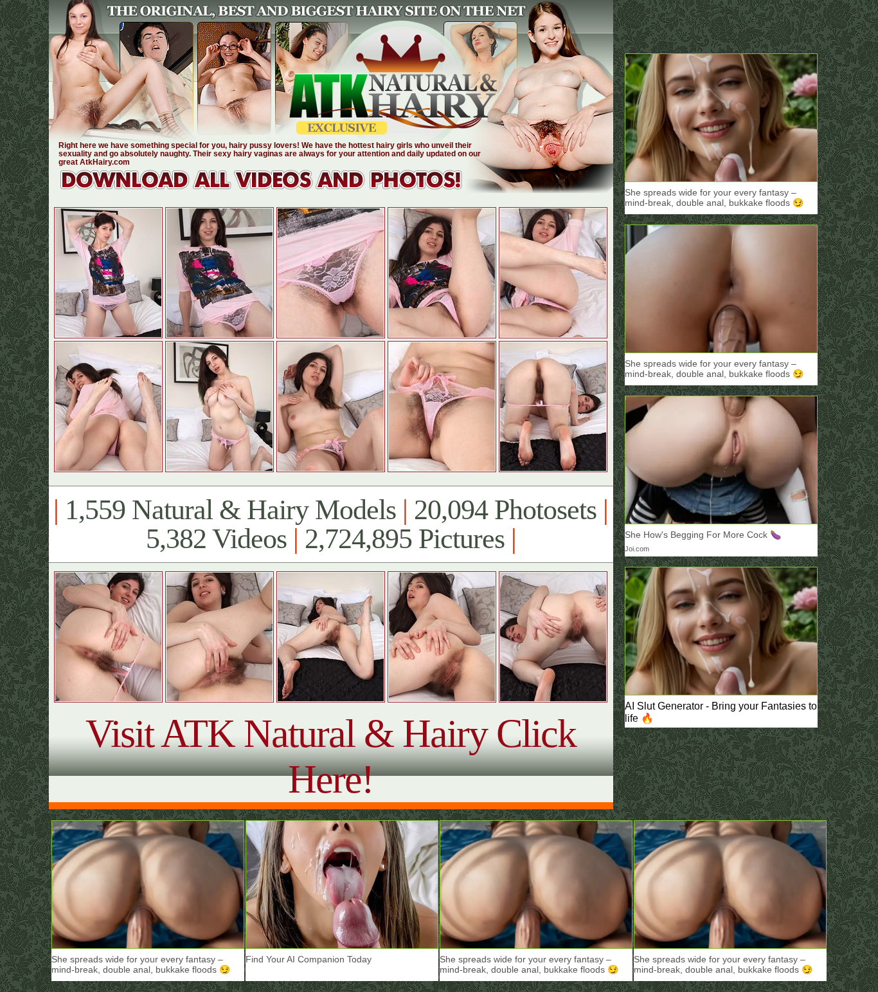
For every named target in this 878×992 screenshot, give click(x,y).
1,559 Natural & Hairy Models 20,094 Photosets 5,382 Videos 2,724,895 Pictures (330, 524)
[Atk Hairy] (273, 189)
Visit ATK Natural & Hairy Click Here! (330, 756)
